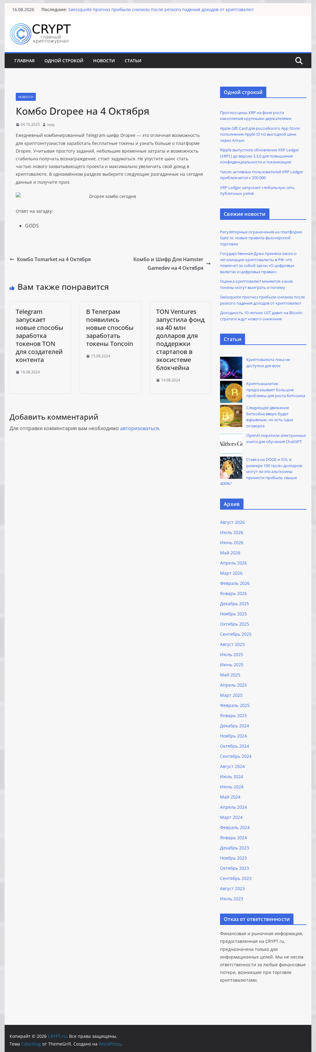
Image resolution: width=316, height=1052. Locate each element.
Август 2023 (232, 888)
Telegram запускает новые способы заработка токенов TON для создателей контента (39, 335)
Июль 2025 (231, 654)
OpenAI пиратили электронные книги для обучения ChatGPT (276, 438)
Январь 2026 (233, 593)
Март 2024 (231, 817)
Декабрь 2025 (234, 603)
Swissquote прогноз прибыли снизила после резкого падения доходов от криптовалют (161, 9)
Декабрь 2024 (234, 726)
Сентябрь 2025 (236, 634)
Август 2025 (232, 644)
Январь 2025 (233, 715)
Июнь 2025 (231, 665)
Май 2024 (230, 797)
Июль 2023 (231, 899)
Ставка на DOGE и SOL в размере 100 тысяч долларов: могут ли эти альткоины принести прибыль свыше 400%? (261, 471)
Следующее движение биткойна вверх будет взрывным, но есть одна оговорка (269, 417)
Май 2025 (230, 675)
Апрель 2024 (233, 807)
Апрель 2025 (233, 685)
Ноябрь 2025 (233, 614)
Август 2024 (232, 766)
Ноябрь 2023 (233, 858)
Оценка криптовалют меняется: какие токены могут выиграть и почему (256, 284)
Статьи (133, 61)
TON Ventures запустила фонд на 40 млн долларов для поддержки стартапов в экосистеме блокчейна (180, 339)
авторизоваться (139, 428)
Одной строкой (63, 61)
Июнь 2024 (231, 787)
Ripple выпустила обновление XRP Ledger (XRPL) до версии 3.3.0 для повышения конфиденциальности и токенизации (259, 156)
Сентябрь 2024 (236, 756)
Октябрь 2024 (234, 746)
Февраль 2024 (235, 827)
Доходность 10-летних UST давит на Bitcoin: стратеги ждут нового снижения (261, 316)
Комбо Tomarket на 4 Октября (54, 259)
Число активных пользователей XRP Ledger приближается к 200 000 (261, 175)
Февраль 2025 (235, 705)
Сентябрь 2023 (236, 878)
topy (51, 124)
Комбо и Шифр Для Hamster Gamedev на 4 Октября (168, 264)
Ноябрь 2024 (233, 736)
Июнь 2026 (231, 542)
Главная (25, 61)
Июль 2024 (231, 776)
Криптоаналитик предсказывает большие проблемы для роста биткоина (275, 389)
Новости (104, 61)
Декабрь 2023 (234, 848)
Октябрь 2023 (234, 868)
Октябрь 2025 (234, 624)
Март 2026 (231, 573)
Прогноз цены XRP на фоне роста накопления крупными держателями (255, 115)
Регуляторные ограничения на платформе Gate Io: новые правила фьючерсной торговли (261, 238)
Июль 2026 (231, 532)
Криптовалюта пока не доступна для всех (268, 362)
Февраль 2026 (235, 583)
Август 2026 (232, 522)
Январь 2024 (233, 837)
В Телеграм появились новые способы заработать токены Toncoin (110, 327)
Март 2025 (231, 695)
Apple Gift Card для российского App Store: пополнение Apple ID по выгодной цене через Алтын (260, 134)
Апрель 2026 (233, 563)
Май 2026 (230, 553)
